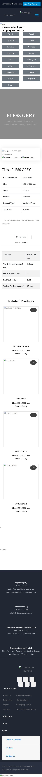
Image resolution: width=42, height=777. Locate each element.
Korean (31, 53)
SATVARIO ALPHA (21, 346)
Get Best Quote (30, 4)
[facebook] (19, 679)
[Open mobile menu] (37, 15)
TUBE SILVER (21, 504)
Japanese (10, 53)
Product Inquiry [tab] (21, 242)
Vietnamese (31, 66)
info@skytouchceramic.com (21, 613)
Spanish (10, 40)
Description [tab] (21, 237)
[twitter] (25, 679)
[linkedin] (33, 684)
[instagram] (32, 679)
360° (33, 310)
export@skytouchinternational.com (21, 634)
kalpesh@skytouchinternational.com (21, 592)
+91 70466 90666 (21, 586)
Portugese (31, 60)
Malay (31, 72)
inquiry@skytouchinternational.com (21, 589)
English (10, 34)
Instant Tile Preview (11, 220)
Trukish (10, 79)
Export (6, 705)
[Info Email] (21, 601)
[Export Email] (21, 577)
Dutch (10, 66)
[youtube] (27, 684)
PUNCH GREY (21, 451)
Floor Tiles (28, 121)
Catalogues (7, 700)
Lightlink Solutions (20, 770)
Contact (6, 709)
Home (9, 121)
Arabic (31, 40)
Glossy (22, 125)
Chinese (31, 47)
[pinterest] (20, 684)
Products (18, 121)
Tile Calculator (22, 700)
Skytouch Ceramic (13, 740)
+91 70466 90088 (21, 610)
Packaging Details (23, 705)
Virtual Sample (27, 220)
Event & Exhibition (24, 695)
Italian (10, 60)
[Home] (21, 643)
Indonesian (10, 72)
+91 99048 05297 (21, 630)
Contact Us (10, 756)
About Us (7, 695)
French (31, 34)
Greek (10, 85)
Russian (10, 47)
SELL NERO (21, 399)
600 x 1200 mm (10, 125)
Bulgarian (31, 79)
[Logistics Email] (21, 622)
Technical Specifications (26, 709)
